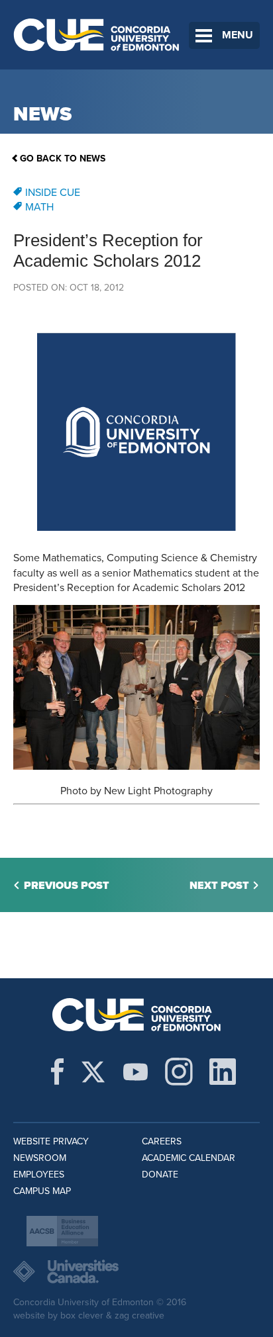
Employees (38, 1174)
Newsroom (39, 1158)
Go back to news (62, 158)
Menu (237, 35)
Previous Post (66, 885)
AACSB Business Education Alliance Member (62, 1231)
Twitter (93, 1071)
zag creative (139, 1315)
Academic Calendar (188, 1158)
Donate (160, 1174)
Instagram (179, 1071)
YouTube (135, 1071)
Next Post (219, 885)
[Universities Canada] (136, 1271)
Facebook (57, 1071)
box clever (81, 1315)
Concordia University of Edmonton (96, 35)
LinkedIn (222, 1071)
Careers (162, 1141)
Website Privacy (51, 1141)
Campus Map (42, 1191)
